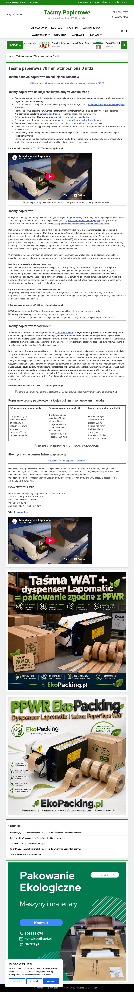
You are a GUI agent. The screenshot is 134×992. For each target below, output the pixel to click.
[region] (34, 973)
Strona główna (39, 28)
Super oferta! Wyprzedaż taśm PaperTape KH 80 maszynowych (98, 2)
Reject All (34, 981)
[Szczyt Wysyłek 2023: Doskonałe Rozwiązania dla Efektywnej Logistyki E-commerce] (67, 46)
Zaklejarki (78, 35)
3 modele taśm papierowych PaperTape (39, 43)
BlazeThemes (94, 988)
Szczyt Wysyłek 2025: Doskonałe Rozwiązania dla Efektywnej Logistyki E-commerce (46, 833)
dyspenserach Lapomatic (64, 120)
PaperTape (56, 28)
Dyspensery (60, 35)
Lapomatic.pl (22, 512)
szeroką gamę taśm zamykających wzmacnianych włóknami (80, 223)
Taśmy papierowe (67, 12)
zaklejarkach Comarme (92, 120)
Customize (17, 981)
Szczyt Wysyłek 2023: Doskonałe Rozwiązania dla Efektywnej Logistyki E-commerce (46, 849)
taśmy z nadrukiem (51, 114)
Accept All (51, 981)
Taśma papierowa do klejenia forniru (26, 854)
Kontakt (94, 35)
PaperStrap (72, 28)
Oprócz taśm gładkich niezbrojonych (83, 220)
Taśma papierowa (91, 28)
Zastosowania (39, 35)
